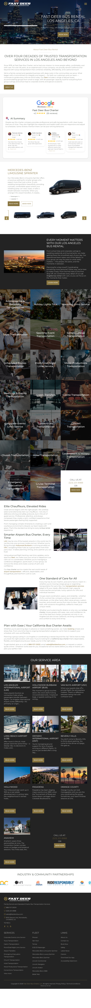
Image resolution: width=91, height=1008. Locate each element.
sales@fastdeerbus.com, (56, 641)
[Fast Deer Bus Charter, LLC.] (17, 896)
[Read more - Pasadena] (45, 771)
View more (8, 970)
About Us (9, 87)
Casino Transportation (11, 941)
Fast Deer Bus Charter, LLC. (33, 980)
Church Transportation (12, 957)
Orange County (70, 784)
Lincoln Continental (39, 958)
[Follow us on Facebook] (5, 923)
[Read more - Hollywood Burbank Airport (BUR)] (45, 670)
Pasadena (38, 784)
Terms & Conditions (73, 980)
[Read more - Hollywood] (17, 771)
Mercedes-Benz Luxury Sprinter (43, 951)
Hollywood (10, 784)
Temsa (34, 941)
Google (14, 137)
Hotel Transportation (11, 960)
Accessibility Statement (69, 958)
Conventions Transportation (13, 967)
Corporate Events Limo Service (14, 934)
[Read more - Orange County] (74, 771)
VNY (5, 544)
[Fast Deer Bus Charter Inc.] (17, 4)
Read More (13, 200)
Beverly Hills (68, 733)
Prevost (35, 934)
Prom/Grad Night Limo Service (14, 944)
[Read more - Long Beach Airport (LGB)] (17, 721)
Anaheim (9, 835)
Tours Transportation (11, 937)
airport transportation (12, 568)
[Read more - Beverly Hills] (74, 721)
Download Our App (67, 954)
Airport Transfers (9, 947)
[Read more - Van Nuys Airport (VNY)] (74, 670)
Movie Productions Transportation (16, 963)
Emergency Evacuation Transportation (12, 952)
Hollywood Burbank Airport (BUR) (44, 683)
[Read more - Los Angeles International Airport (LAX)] (17, 670)
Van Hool (35, 937)
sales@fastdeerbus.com (14, 911)
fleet (46, 77)
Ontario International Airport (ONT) (45, 735)
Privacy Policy (60, 980)
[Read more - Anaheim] (17, 822)
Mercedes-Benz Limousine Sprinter (44, 947)
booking (71, 626)
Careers (63, 951)
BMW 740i (36, 971)
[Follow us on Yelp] (10, 923)
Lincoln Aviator (37, 964)
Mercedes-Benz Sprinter (41, 954)
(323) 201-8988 (76, 479)
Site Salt (48, 982)
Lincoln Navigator (38, 961)
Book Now (63, 34)
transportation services (75, 583)
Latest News (65, 947)
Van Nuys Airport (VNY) (74, 682)
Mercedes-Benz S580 (39, 968)
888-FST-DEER (34, 641)
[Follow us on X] (7, 923)
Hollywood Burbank (24, 542)
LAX (5, 538)
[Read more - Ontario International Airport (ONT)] (45, 721)
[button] (85, 3)
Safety (63, 944)
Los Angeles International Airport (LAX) (17, 684)
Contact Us (65, 937)
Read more (13, 149)
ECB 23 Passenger (38, 944)
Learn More (53, 279)
